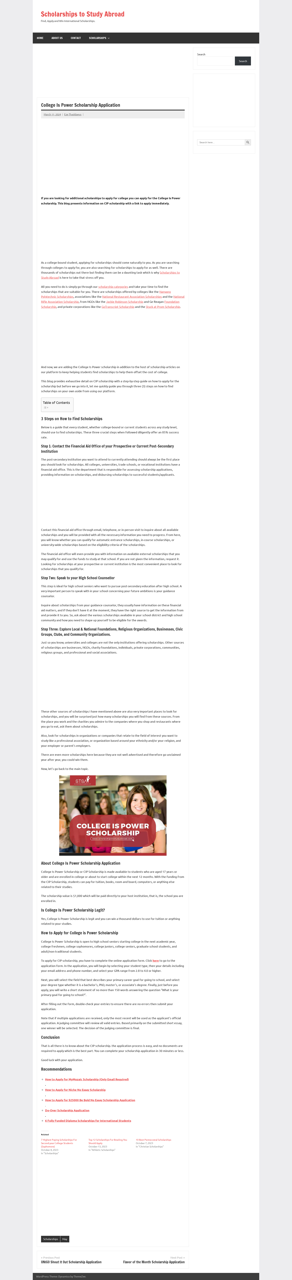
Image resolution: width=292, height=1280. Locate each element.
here (156, 960)
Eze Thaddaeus (72, 114)
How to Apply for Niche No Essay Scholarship (75, 1090)
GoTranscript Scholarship (118, 306)
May (64, 1239)
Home (40, 38)
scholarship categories (113, 286)
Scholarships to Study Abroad (83, 14)
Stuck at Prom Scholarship (163, 306)
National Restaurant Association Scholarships (132, 296)
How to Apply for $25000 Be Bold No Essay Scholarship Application (90, 1100)
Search (201, 54)
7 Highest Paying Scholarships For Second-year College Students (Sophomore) (59, 1143)
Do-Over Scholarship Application (67, 1110)
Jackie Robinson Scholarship (124, 301)
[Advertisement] (189, 15)
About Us (57, 38)
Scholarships (97, 38)
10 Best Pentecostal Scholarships (153, 1139)
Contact (76, 38)
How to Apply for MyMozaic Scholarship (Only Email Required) (87, 1079)
